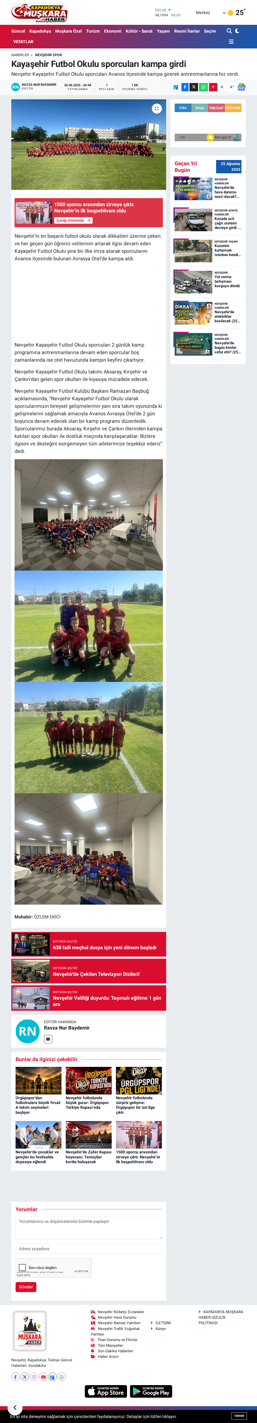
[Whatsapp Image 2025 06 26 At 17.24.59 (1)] (89, 514)
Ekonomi (112, 31)
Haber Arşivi (108, 1356)
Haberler (20, 55)
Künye (161, 1328)
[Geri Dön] (15, 1407)
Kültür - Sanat (139, 31)
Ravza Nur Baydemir (67, 1028)
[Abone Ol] (241, 87)
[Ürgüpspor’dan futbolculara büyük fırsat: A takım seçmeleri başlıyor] (38, 1080)
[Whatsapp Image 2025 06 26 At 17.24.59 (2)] (89, 848)
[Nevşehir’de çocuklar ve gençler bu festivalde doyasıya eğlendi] (38, 1134)
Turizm (93, 31)
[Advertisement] (89, 302)
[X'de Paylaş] (193, 87)
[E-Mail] (48, 1039)
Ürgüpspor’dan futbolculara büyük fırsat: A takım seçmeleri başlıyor (38, 1105)
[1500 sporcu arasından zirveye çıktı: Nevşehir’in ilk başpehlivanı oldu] (139, 1134)
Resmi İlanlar (187, 31)
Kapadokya (40, 31)
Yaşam (163, 31)
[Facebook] (15, 1377)
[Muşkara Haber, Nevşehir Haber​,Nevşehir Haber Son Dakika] (39, 12)
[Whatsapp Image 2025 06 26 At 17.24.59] (89, 626)
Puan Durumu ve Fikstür (118, 1339)
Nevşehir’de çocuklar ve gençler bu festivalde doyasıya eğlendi (37, 1157)
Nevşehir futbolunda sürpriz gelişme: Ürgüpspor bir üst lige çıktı (135, 1105)
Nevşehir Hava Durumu (117, 1317)
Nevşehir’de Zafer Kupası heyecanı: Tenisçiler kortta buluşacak (88, 1157)
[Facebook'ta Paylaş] (184, 87)
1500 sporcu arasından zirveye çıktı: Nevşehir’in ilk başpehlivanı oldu (138, 1157)
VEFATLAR (23, 41)
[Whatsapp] (62, 1377)
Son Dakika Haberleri (115, 1351)
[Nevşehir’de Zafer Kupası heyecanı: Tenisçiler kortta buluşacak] (89, 1134)
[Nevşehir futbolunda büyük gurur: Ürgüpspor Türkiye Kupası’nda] (89, 1080)
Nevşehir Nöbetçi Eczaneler (121, 1312)
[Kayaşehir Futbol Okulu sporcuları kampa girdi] (88, 144)
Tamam (239, 1415)
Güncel (18, 31)
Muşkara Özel (68, 31)
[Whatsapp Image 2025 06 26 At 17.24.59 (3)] (89, 737)
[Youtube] (43, 1377)
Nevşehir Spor (48, 55)
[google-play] (151, 1391)
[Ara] (230, 31)
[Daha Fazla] (213, 87)
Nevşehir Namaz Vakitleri (119, 1323)
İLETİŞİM (163, 1323)
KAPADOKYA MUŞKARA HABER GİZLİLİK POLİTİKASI (221, 1317)
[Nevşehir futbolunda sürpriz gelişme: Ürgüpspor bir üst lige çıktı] (139, 1080)
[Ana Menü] (230, 42)
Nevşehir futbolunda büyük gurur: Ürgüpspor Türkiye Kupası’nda (87, 1102)
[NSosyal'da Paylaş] (175, 87)
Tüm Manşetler (110, 1345)
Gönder (26, 1286)
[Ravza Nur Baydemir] (28, 1031)
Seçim (210, 31)
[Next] (52, 1377)
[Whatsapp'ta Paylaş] (203, 87)
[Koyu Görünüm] (236, 31)
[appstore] (106, 1391)
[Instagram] (34, 1377)
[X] (25, 1377)
